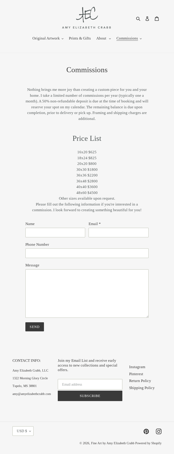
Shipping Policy (142, 388)
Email (95, 224)
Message (32, 265)
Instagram (137, 367)
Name (30, 224)
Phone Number (37, 244)
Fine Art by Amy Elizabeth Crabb (112, 443)
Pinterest (136, 374)
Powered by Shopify (148, 443)
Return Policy (140, 381)
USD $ (22, 431)
